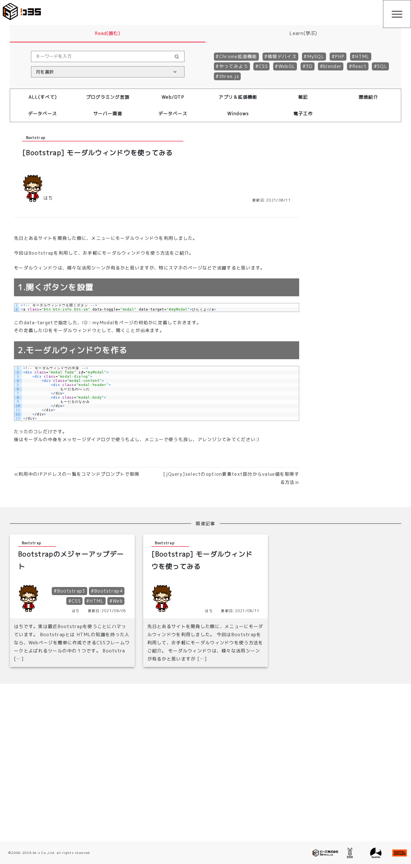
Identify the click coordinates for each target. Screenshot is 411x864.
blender (332, 66)
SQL (382, 66)
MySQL (315, 56)
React (359, 66)
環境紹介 (368, 97)
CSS (263, 66)
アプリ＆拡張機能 (238, 97)
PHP (340, 56)
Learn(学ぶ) (303, 33)
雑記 (303, 97)
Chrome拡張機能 (238, 56)
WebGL (286, 66)
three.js (229, 76)
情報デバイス (282, 56)
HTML (362, 56)
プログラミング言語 (108, 97)
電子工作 (303, 113)
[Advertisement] (352, 224)
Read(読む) (107, 33)
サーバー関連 (107, 113)
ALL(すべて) (43, 97)
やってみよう (233, 66)
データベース (42, 113)
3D (309, 66)
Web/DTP (173, 97)
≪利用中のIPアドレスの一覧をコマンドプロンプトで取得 (77, 474)
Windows (238, 113)
